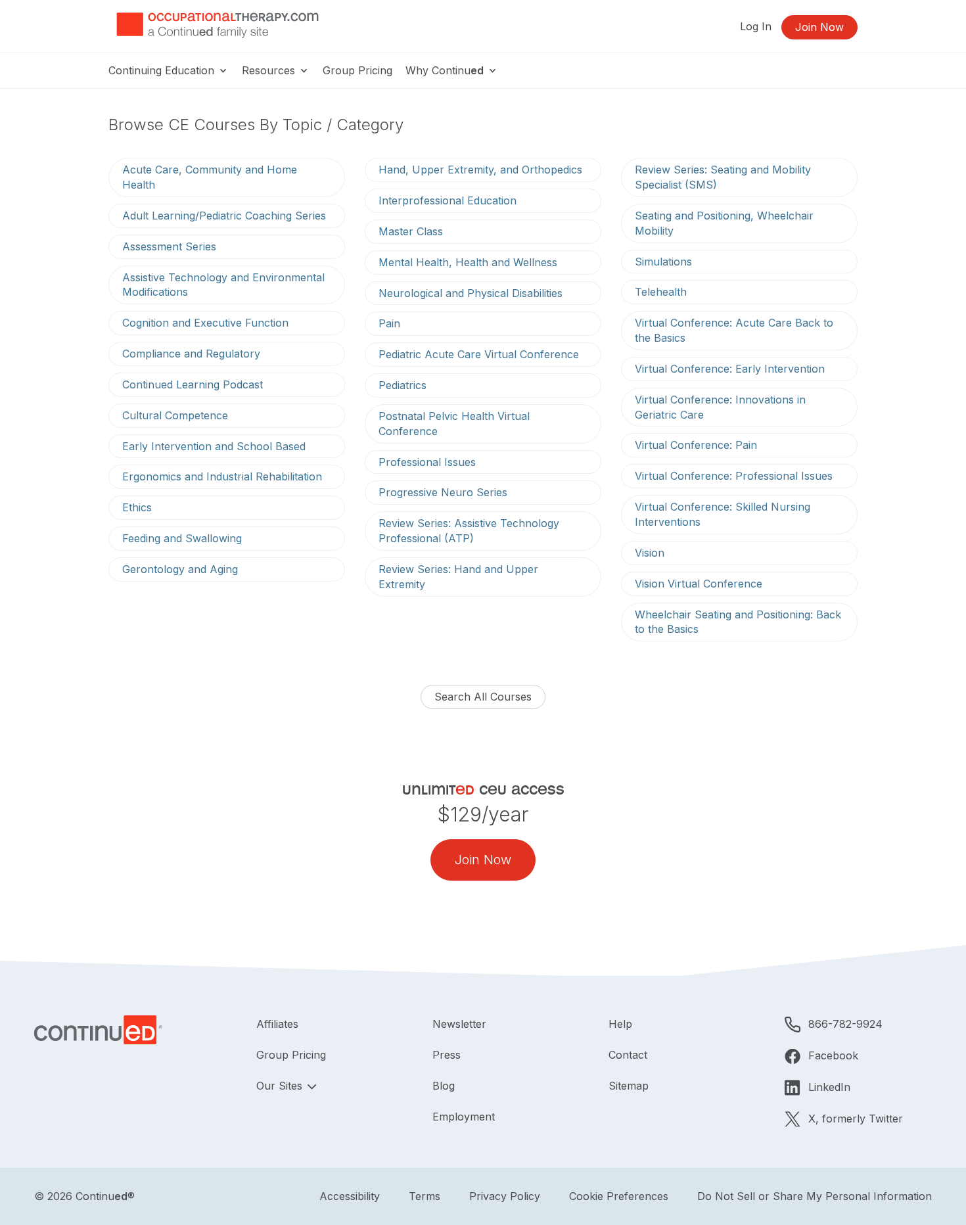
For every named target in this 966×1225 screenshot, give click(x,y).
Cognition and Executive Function (205, 322)
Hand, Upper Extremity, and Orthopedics (480, 169)
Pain (389, 323)
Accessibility (349, 1196)
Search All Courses (483, 696)
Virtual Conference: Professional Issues (734, 475)
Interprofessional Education (448, 200)
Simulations (663, 261)
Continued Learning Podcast (192, 384)
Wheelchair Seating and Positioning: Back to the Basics (738, 622)
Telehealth (661, 291)
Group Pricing (357, 70)
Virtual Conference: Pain (696, 444)
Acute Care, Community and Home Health (209, 177)
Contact (628, 1054)
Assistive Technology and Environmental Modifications (223, 285)
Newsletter (459, 1023)
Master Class (411, 231)
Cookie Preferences (618, 1196)
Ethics (137, 507)
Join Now (819, 27)
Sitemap (629, 1085)
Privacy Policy (504, 1196)
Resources (270, 70)
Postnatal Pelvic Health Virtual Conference (454, 423)
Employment (463, 1116)
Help (620, 1023)
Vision (649, 552)
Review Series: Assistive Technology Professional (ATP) (469, 531)
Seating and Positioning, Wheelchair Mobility (724, 223)
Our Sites (281, 1085)
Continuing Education (163, 70)
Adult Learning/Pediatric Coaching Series (224, 215)
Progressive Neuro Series (443, 492)
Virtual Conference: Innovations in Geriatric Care (720, 407)
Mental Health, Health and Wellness (468, 262)
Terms (424, 1196)
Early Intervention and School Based (214, 446)
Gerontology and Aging (180, 569)
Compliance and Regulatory (191, 353)
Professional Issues (427, 462)
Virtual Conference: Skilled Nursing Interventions (722, 514)
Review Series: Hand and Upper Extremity (458, 577)
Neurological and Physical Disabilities (471, 293)
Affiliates (277, 1023)
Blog (443, 1085)
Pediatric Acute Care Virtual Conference (479, 354)
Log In (755, 26)
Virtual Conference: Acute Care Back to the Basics (734, 330)
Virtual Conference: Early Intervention (730, 368)
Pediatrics (402, 385)
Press (446, 1054)
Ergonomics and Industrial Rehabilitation (222, 476)
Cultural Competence (175, 415)
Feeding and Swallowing (182, 538)
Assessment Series (169, 246)
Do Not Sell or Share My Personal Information (814, 1196)
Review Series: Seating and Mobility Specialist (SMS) (723, 177)
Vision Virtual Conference (698, 583)
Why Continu (444, 70)
